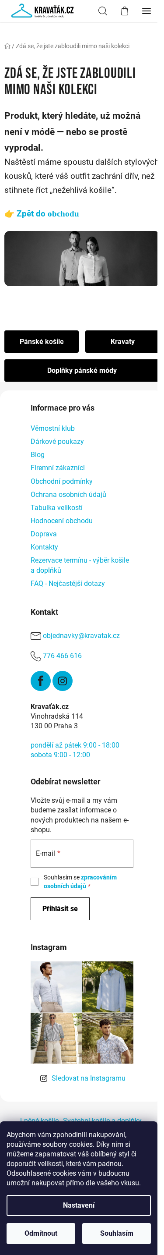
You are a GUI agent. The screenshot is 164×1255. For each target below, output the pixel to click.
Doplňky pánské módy (82, 370)
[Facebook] (41, 681)
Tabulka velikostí (57, 507)
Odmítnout (40, 1233)
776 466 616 (62, 656)
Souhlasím (116, 1233)
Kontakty (44, 547)
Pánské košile (42, 341)
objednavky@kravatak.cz (81, 635)
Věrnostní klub (53, 428)
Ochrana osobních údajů (68, 494)
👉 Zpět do (41, 214)
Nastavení (78, 1205)
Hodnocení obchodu (62, 521)
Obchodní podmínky (62, 481)
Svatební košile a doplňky (102, 1121)
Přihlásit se (60, 908)
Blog (38, 454)
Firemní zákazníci (58, 468)
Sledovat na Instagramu (89, 1078)
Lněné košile (39, 1121)
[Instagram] (62, 681)
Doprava (44, 534)
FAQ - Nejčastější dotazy (68, 583)
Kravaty (123, 341)
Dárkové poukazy (57, 441)
